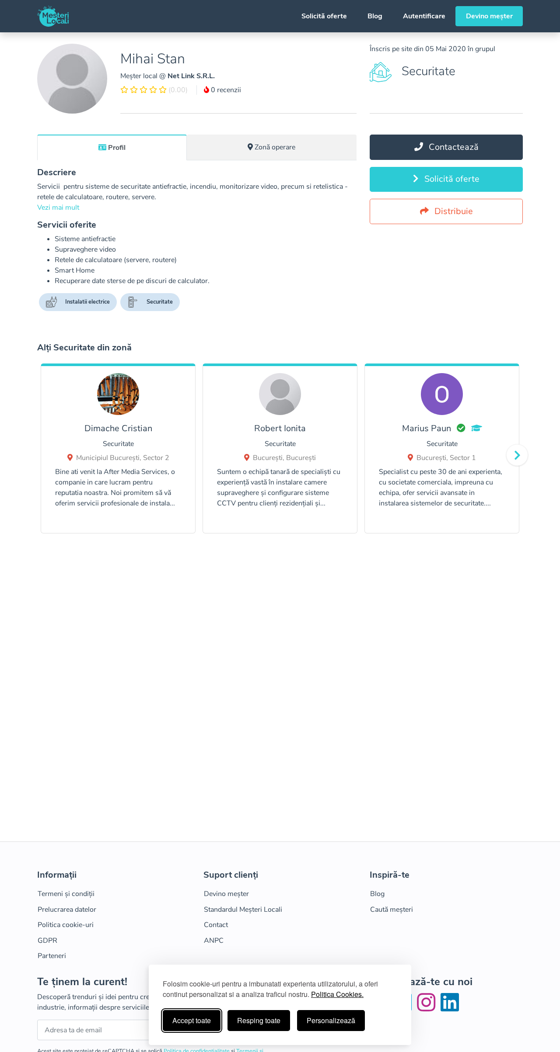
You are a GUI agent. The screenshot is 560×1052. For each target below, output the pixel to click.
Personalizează (331, 1020)
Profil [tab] (117, 147)
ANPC (214, 940)
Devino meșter (489, 16)
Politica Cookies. (337, 994)
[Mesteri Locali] (53, 16)
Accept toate (191, 1020)
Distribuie (452, 211)
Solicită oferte (324, 16)
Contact (216, 925)
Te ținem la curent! (82, 982)
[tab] (112, 147)
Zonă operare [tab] (275, 147)
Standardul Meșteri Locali (243, 909)
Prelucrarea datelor (67, 909)
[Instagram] (428, 1008)
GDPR (47, 940)
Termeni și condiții (66, 894)
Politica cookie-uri (66, 925)
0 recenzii (225, 90)
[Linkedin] (450, 1008)
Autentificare (424, 16)
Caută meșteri (391, 909)
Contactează (453, 147)
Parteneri (52, 956)
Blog (375, 16)
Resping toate (258, 1020)
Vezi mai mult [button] (58, 207)
